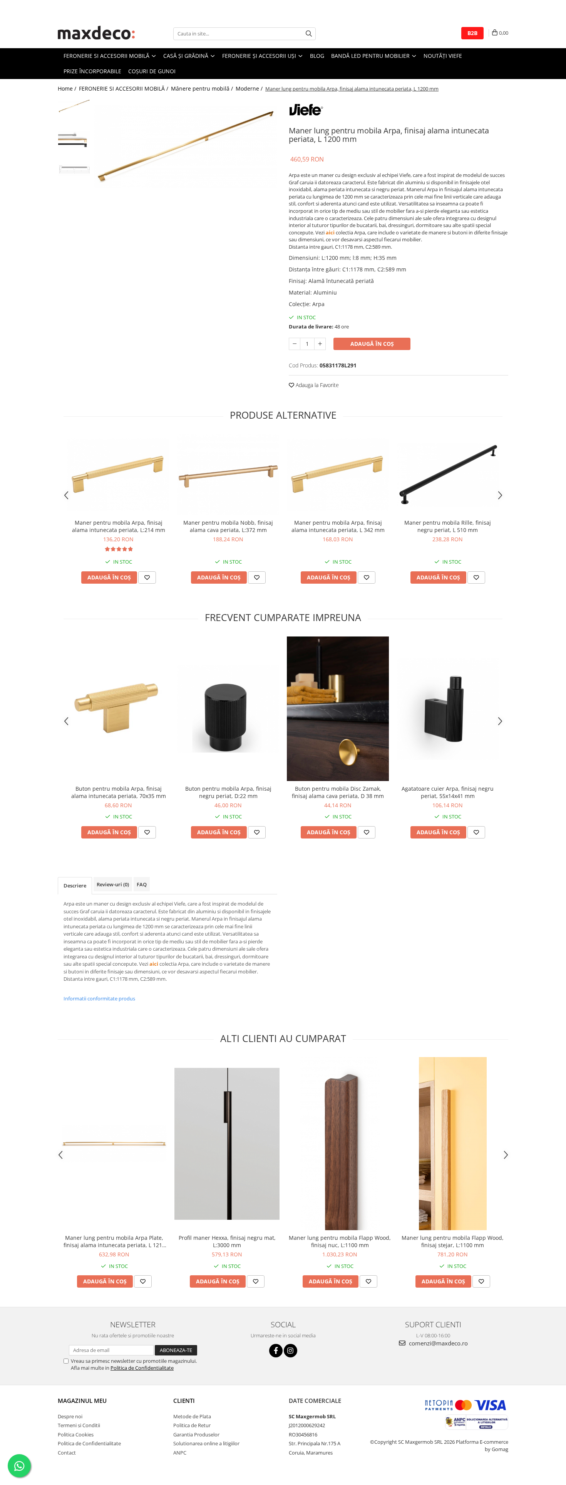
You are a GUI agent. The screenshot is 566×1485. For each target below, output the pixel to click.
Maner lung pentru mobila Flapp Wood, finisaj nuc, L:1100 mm (340, 1241)
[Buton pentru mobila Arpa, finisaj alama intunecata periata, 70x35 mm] (118, 708)
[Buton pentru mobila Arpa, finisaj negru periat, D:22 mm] (228, 709)
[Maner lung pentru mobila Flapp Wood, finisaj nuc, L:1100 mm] (339, 1143)
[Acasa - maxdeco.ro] (96, 33)
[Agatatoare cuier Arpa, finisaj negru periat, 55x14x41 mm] (448, 709)
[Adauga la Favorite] (147, 577)
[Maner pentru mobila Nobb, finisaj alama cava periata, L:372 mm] (228, 474)
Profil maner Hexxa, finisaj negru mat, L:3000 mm (227, 1241)
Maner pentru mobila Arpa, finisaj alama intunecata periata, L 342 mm (338, 526)
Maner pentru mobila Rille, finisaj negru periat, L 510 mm (447, 526)
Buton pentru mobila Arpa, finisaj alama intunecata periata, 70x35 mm (118, 792)
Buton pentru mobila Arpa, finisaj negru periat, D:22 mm (228, 792)
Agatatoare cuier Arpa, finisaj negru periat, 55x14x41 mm (448, 792)
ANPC (179, 1452)
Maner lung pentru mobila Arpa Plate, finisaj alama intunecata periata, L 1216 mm (114, 1241)
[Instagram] (290, 1350)
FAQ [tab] (142, 884)
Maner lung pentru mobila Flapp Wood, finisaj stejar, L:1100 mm (453, 1241)
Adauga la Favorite (316, 385)
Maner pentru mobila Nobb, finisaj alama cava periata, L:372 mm (228, 526)
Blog (317, 55)
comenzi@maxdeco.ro (437, 1343)
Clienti (184, 1400)
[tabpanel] (185, 146)
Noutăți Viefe (443, 55)
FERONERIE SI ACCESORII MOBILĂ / (124, 88)
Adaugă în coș (372, 343)
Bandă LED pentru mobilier (371, 55)
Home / (68, 88)
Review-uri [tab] (113, 884)
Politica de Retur (192, 1425)
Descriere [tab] (75, 885)
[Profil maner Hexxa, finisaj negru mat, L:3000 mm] (227, 1144)
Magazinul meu (82, 1400)
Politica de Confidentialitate (142, 1367)
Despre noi (70, 1416)
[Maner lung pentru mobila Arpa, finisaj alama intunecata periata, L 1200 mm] (185, 146)
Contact (67, 1452)
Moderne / (250, 88)
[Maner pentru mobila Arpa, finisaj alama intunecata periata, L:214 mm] (118, 474)
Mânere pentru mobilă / (202, 88)
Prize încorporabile (92, 71)
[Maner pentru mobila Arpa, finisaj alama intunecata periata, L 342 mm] (338, 474)
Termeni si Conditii (79, 1425)
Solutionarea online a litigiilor (206, 1443)
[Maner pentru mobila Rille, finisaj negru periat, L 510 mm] (448, 475)
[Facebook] (276, 1350)
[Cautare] (309, 33)
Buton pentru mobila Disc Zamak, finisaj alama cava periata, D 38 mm (338, 792)
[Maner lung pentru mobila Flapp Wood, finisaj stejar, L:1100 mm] (452, 1143)
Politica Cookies (76, 1434)
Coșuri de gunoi (152, 71)
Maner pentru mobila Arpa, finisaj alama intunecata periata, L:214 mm (118, 526)
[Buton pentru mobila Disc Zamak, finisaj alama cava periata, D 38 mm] (338, 708)
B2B (472, 33)
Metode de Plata (192, 1416)
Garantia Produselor (196, 1434)
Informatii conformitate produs (99, 998)
